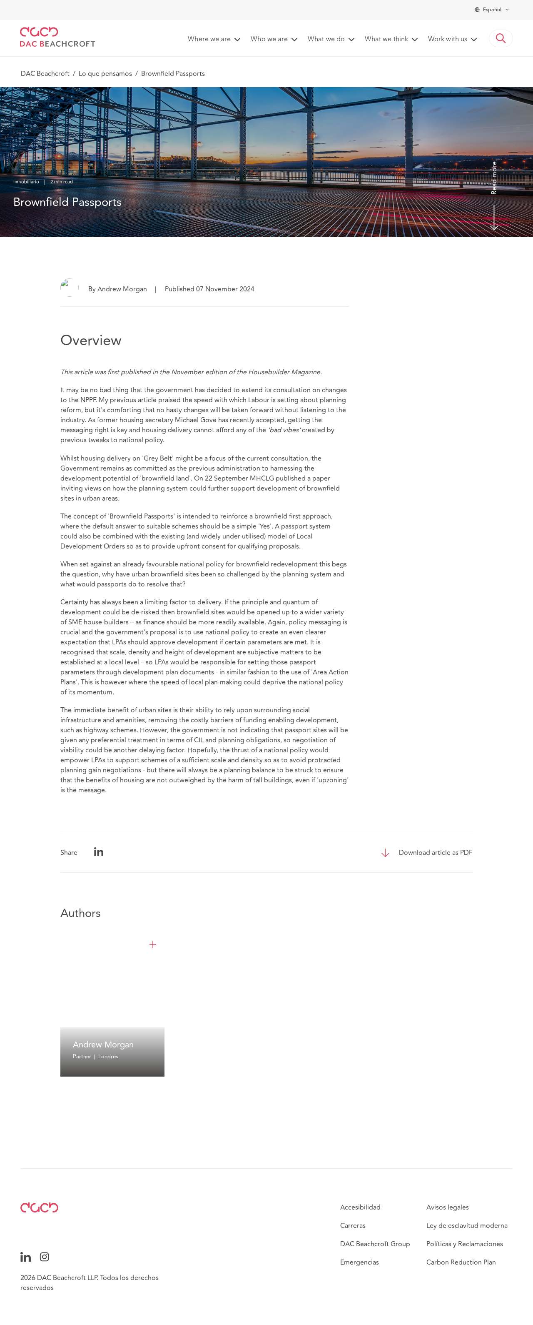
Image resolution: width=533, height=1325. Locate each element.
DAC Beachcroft (45, 74)
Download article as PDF (436, 853)
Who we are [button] (269, 39)
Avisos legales (447, 1207)
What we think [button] (386, 39)
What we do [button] (326, 39)
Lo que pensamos (105, 74)
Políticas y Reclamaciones (464, 1244)
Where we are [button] (209, 39)
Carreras (353, 1226)
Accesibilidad (360, 1207)
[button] (501, 38)
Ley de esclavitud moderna (467, 1226)
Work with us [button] (447, 39)
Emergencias (359, 1262)
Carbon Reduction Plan (461, 1262)
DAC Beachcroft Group (375, 1244)
